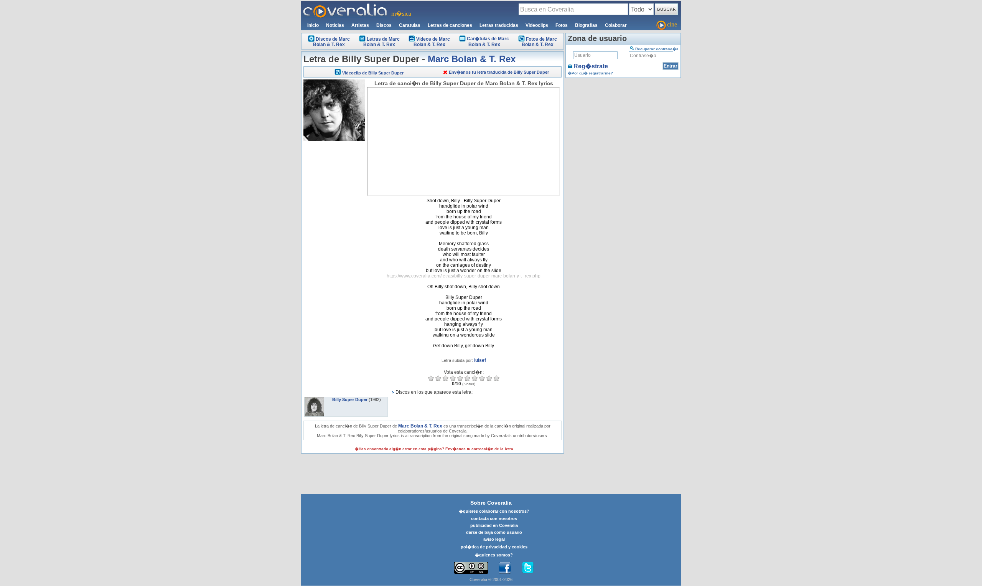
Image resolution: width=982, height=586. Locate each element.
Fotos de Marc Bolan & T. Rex (539, 41)
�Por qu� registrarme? (590, 73)
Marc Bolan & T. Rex (472, 59)
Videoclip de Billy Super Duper (373, 73)
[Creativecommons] (471, 568)
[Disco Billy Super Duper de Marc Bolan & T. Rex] (314, 399)
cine (672, 24)
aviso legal (494, 539)
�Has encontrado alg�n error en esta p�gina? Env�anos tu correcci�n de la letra (434, 449)
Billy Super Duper (349, 399)
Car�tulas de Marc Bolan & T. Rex (488, 41)
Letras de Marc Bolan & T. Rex (381, 41)
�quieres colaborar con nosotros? (494, 511)
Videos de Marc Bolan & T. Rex (432, 41)
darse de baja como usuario (494, 532)
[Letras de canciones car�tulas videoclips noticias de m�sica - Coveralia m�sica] (345, 5)
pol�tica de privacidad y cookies (494, 547)
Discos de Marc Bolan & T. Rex (331, 41)
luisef (480, 360)
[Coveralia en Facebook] (505, 568)
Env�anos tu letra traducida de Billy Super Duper (499, 72)
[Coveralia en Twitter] (528, 568)
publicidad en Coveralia (494, 525)
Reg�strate (590, 66)
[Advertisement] (334, 258)
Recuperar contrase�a (657, 49)
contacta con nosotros (494, 518)
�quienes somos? (494, 555)
